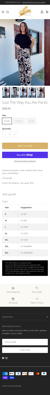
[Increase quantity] (15, 134)
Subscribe (25, 350)
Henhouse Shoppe (14, 386)
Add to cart (25, 146)
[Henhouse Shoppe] (25, 12)
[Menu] (3, 12)
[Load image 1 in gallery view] (25, 52)
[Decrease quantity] (4, 134)
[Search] (9, 12)
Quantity (6, 128)
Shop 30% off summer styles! (34, 2)
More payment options (25, 161)
